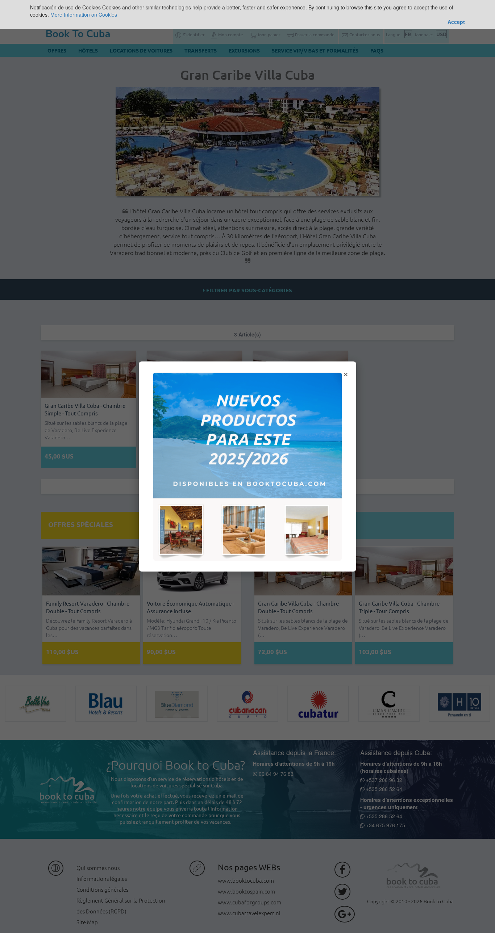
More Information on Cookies (83, 14)
